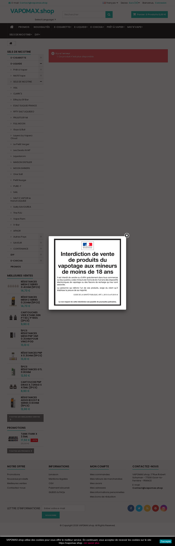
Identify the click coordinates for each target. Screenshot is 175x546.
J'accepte (165, 541)
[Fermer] (126, 235)
